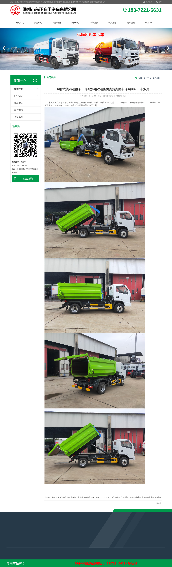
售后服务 (112, 22)
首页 (140, 77)
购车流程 (131, 22)
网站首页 (20, 22)
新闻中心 (75, 22)
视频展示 (18, 102)
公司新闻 (18, 117)
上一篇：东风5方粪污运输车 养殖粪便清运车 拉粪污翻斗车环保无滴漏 (71, 497)
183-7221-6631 (73, 542)
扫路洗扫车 (11, 551)
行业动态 (94, 22)
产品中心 (38, 22)
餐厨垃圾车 (11, 554)
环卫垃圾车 (11, 548)
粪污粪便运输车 (13, 541)
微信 (160, 2)
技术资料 (18, 88)
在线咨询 (28, 178)
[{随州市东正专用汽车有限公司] (45, 10)
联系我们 (149, 2)
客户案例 (18, 110)
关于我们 (57, 22)
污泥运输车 (11, 537)
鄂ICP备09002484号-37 (77, 553)
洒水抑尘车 (11, 544)
